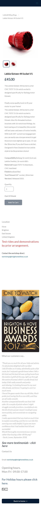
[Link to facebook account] (3, 489)
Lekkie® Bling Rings (10, 15)
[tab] (6, 64)
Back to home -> (20, 501)
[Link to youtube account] (6, 489)
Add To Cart (13, 202)
